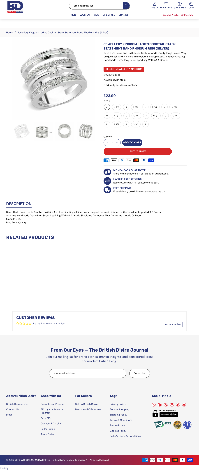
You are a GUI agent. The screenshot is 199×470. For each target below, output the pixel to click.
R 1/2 (116, 124)
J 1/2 (116, 107)
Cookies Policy (118, 430)
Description (19, 203)
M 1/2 (174, 107)
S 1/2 (136, 124)
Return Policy (117, 425)
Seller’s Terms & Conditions (125, 436)
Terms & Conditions (121, 420)
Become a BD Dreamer (88, 409)
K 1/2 (135, 107)
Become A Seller (171, 15)
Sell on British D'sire (86, 404)
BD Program (187, 15)
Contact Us (12, 409)
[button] (191, 5)
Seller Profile (48, 429)
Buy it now (138, 151)
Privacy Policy (118, 404)
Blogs (9, 414)
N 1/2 (117, 115)
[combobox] (99, 5)
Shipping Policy (118, 414)
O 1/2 (136, 115)
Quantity (108, 137)
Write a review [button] (173, 324)
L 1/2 (154, 107)
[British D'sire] (19, 10)
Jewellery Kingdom (129, 69)
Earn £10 (46, 418)
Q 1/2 (175, 115)
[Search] (126, 5)
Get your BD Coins (51, 423)
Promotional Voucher (53, 404)
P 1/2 (156, 115)
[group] (21, 131)
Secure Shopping (119, 409)
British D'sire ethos (17, 404)
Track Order (47, 434)
